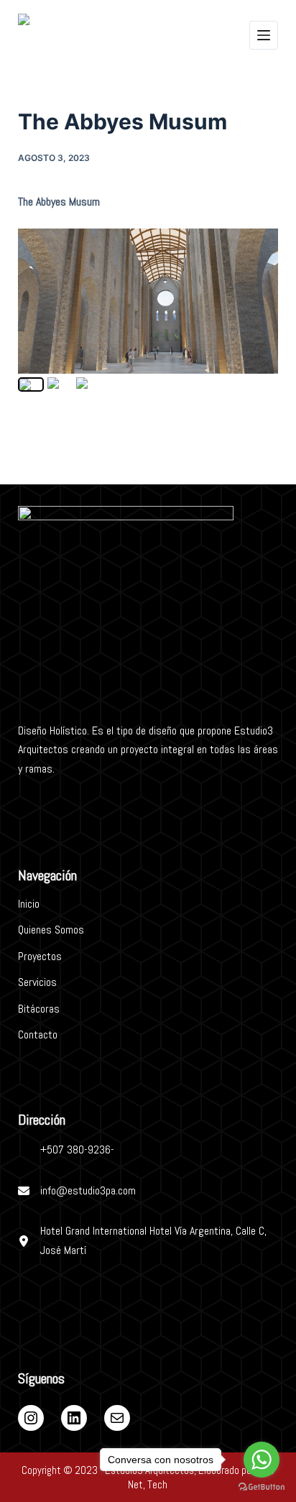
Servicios (37, 982)
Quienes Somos (51, 929)
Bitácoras (39, 1008)
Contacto (37, 1034)
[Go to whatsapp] (261, 1460)
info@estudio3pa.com (88, 1190)
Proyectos (40, 956)
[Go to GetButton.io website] (262, 1487)
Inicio (29, 903)
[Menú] (263, 35)
